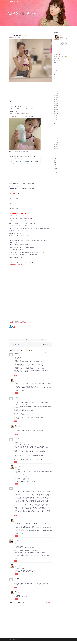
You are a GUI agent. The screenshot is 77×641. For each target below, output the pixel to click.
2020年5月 (56, 95)
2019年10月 (56, 109)
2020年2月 (56, 101)
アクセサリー (15, 344)
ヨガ (29, 339)
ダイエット (23, 339)
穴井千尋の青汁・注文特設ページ (16, 191)
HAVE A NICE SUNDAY (43, 344)
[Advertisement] (30, 90)
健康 (34, 339)
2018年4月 (56, 144)
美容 (40, 339)
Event (55, 160)
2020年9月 (56, 87)
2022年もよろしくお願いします (60, 56)
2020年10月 (56, 85)
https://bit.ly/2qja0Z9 (14, 193)
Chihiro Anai (19, 37)
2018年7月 (56, 138)
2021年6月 (56, 74)
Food (55, 164)
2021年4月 (56, 78)
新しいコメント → (48, 352)
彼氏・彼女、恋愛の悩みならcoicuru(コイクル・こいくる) (20, 322)
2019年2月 (56, 125)
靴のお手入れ (56, 60)
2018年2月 (56, 148)
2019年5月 (56, 119)
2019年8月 (56, 113)
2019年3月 (56, 123)
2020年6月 (56, 93)
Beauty (12, 32)
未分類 (55, 172)
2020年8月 (56, 89)
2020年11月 (56, 84)
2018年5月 (56, 142)
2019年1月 (56, 127)
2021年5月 (56, 76)
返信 (15, 375)
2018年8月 (56, 136)
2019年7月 (56, 115)
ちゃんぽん (56, 58)
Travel (55, 170)
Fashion (55, 162)
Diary (55, 158)
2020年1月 (56, 103)
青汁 (45, 339)
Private (55, 168)
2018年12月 (56, 129)
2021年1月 (56, 82)
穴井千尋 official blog (14, 1)
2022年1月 (56, 70)
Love (55, 166)
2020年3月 (56, 99)
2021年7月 (56, 72)
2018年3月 (56, 146)
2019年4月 (56, 121)
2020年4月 (56, 97)
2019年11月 (56, 107)
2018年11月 (56, 131)
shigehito (15, 540)
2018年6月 (56, 140)
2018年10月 (56, 133)
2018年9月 (56, 134)
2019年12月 (56, 105)
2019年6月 (56, 117)
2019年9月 (56, 111)
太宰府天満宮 (56, 54)
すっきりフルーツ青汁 (14, 339)
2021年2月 (56, 80)
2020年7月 (56, 91)
